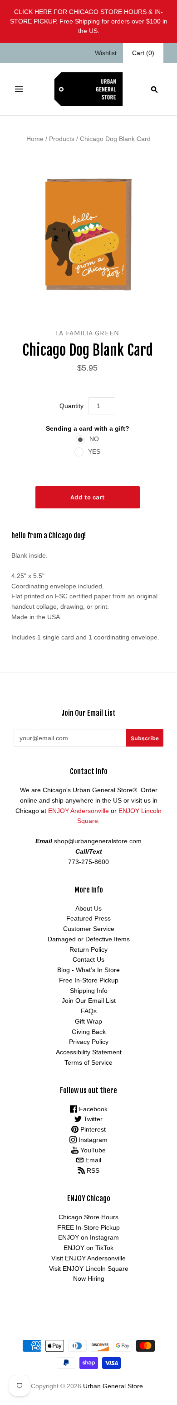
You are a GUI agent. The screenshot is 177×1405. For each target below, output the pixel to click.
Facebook (92, 1109)
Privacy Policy (88, 1041)
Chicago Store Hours (88, 1217)
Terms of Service (88, 1062)
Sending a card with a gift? (87, 428)
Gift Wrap (88, 1021)
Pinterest (92, 1129)
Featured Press (88, 918)
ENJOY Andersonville (78, 810)
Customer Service (88, 928)
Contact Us (88, 959)
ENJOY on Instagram (88, 1237)
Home (35, 138)
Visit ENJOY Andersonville (88, 1258)
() (143, 52)
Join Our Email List (89, 1000)
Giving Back (89, 1031)
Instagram (92, 1139)
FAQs (89, 1011)
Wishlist (106, 52)
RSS (92, 1170)
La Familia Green (87, 333)
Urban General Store (113, 1386)
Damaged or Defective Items (89, 939)
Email (92, 1160)
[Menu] (19, 89)
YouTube (92, 1150)
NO (94, 438)
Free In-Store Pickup (88, 980)
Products (61, 138)
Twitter (92, 1119)
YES (94, 451)
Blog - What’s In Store (88, 969)
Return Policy (88, 949)
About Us (88, 908)
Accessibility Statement (89, 1052)
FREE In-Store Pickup (88, 1227)
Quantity (71, 405)
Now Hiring (88, 1278)
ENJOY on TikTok (88, 1247)
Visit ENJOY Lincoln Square (88, 1268)
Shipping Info (89, 990)
